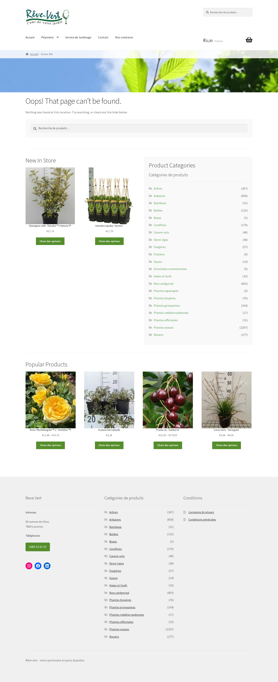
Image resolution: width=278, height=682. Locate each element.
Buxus (157, 218)
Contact (103, 37)
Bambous (160, 203)
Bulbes (158, 210)
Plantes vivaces (164, 327)
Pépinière (47, 37)
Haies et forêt (163, 276)
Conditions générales (202, 519)
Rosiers (158, 335)
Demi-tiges (161, 240)
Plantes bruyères (165, 298)
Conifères (160, 225)
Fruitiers (159, 254)
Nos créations (124, 37)
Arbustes (159, 196)
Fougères (160, 247)
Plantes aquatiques (166, 291)
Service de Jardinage (78, 37)
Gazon (158, 262)
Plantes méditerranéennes (171, 313)
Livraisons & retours (201, 512)
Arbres (158, 188)
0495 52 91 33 (37, 547)
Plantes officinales (166, 320)
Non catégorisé (164, 283)
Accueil (30, 37)
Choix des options (50, 241)
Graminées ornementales (170, 269)
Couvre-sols (161, 232)
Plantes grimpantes (167, 305)
